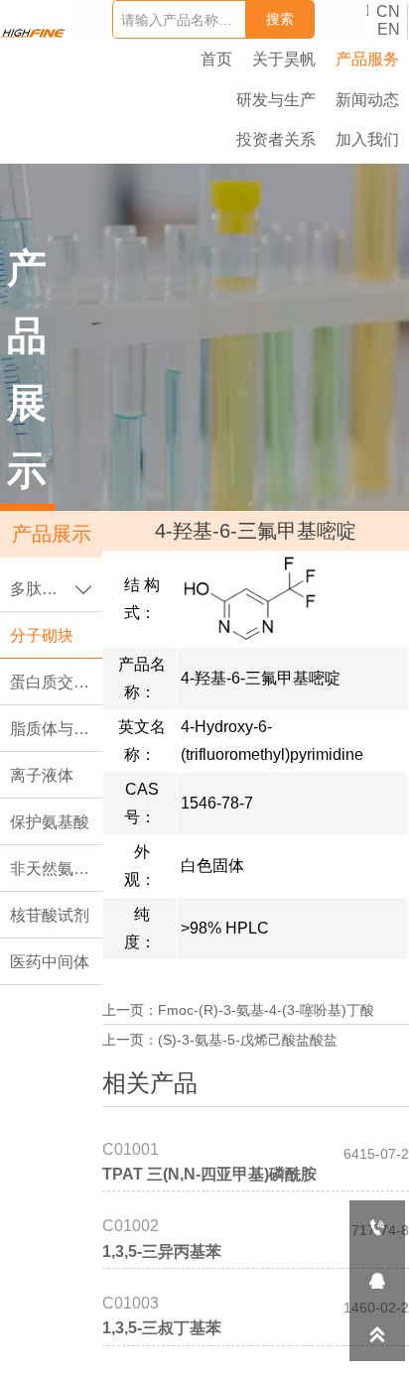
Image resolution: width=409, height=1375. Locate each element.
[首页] (33, 33)
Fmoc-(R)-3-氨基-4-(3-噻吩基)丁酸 (266, 1010)
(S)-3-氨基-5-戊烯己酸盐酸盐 (248, 1040)
